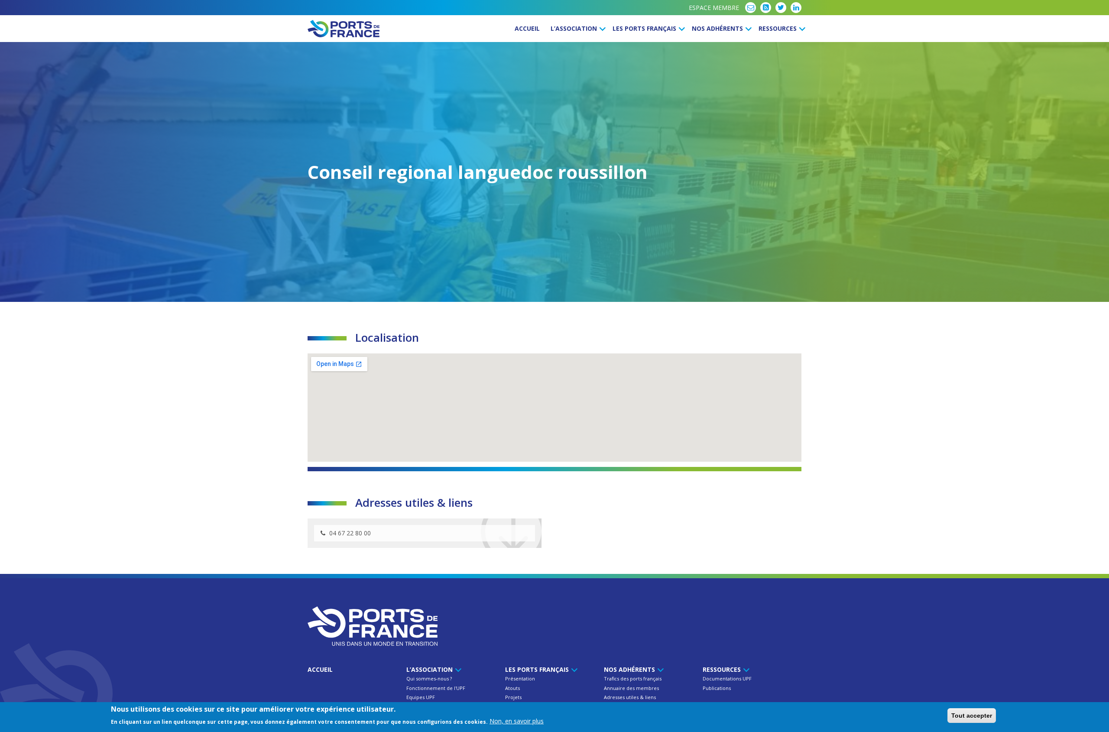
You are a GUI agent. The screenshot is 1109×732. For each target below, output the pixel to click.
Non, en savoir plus (517, 721)
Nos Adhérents (718, 28)
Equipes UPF (420, 697)
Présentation (520, 678)
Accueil (527, 28)
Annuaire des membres (631, 688)
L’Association (575, 28)
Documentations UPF (727, 678)
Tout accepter (971, 715)
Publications (717, 688)
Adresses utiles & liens (630, 697)
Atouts (512, 688)
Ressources (778, 28)
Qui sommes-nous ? (429, 678)
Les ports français (645, 28)
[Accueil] (343, 29)
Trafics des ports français (633, 678)
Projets (513, 697)
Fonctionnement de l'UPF (435, 688)
